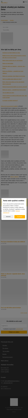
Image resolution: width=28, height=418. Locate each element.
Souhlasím (19, 216)
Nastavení (8, 216)
